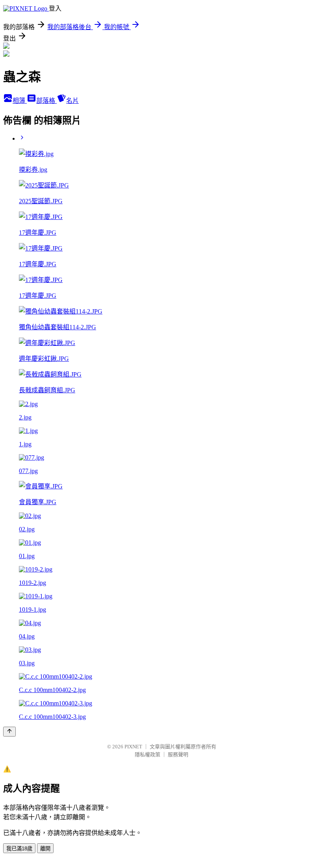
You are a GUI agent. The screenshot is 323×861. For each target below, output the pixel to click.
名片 (72, 100)
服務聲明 (178, 754)
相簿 (20, 100)
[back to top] (9, 732)
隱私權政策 (147, 754)
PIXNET (133, 747)
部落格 (46, 100)
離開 (45, 849)
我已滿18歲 (19, 849)
